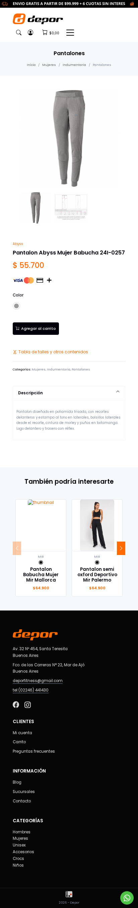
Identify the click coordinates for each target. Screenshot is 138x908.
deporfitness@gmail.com (38, 680)
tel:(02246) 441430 (31, 690)
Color (18, 295)
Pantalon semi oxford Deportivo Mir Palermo (97, 574)
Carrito (19, 742)
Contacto (22, 801)
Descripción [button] (30, 393)
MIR (41, 557)
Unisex (19, 845)
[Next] (121, 548)
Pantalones (81, 369)
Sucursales (24, 791)
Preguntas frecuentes (34, 751)
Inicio (31, 65)
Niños (18, 865)
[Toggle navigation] (70, 32)
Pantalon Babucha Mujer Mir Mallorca (41, 574)
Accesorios (23, 852)
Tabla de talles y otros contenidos (53, 352)
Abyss (18, 244)
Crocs (18, 858)
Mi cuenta (22, 733)
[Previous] (17, 548)
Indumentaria (74, 65)
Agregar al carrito (38, 328)
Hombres (21, 832)
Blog (17, 782)
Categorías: (22, 369)
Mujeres (49, 65)
